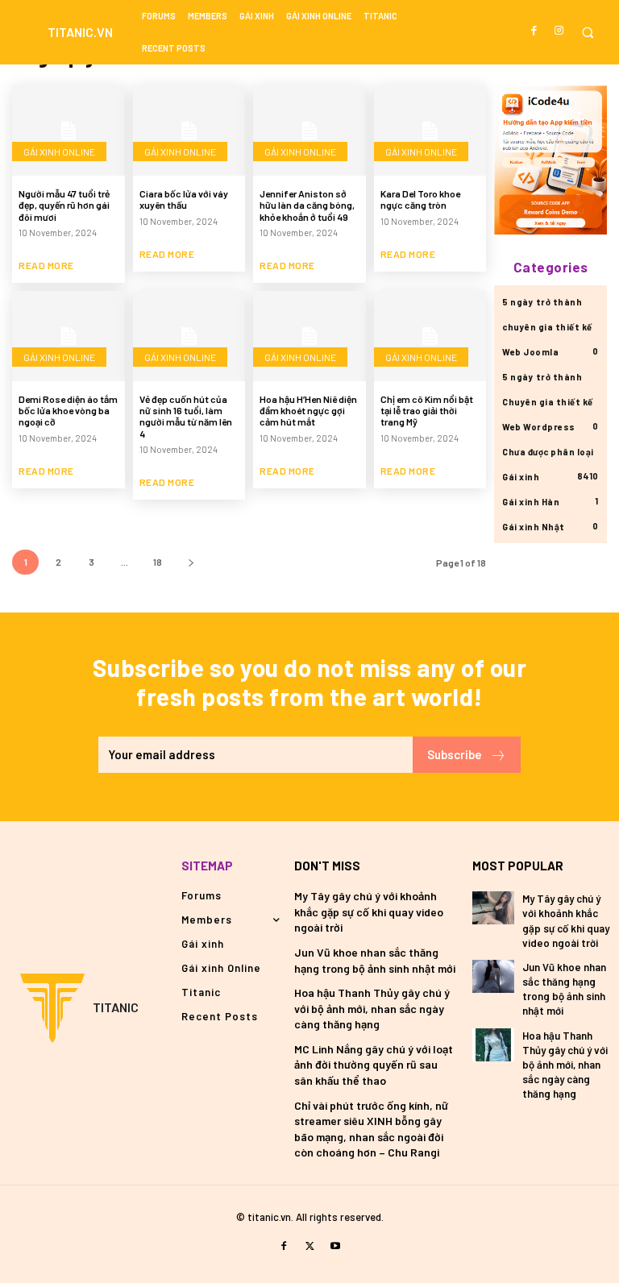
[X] (309, 1247)
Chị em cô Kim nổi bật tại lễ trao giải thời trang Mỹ (426, 410)
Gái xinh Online (59, 151)
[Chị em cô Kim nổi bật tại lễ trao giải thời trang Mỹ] (430, 336)
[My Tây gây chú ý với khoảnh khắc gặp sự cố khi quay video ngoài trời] (493, 907)
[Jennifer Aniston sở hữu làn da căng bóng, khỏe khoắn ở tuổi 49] (309, 130)
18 (157, 561)
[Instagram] (558, 31)
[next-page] (190, 562)
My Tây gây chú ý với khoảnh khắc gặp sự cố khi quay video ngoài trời (368, 911)
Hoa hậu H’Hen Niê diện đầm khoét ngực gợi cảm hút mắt (308, 410)
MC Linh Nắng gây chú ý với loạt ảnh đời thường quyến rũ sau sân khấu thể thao (373, 1064)
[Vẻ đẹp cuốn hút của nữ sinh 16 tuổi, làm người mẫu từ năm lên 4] (189, 336)
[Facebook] (534, 31)
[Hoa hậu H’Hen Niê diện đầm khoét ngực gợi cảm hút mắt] (309, 336)
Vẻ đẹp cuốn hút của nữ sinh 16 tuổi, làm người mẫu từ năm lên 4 (185, 416)
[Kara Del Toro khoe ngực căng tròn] (430, 130)
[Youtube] (335, 1247)
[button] (587, 32)
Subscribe (454, 754)
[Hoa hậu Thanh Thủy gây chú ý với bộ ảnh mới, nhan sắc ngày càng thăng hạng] (493, 1044)
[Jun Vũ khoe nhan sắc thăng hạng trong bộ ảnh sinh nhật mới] (493, 976)
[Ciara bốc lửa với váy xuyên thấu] (189, 130)
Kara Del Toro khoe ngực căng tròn (420, 199)
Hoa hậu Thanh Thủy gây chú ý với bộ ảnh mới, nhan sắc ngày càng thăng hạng (372, 1008)
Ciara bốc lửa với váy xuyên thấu (183, 199)
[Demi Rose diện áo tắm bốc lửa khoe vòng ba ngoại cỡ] (68, 336)
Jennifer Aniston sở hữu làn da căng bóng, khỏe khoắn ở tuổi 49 (307, 205)
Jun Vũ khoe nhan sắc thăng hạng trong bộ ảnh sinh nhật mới (564, 989)
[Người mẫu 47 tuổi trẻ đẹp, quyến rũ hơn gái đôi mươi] (68, 130)
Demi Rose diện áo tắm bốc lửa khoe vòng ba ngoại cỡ (68, 410)
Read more (46, 265)
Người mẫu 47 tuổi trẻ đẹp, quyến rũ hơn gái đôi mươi (64, 205)
